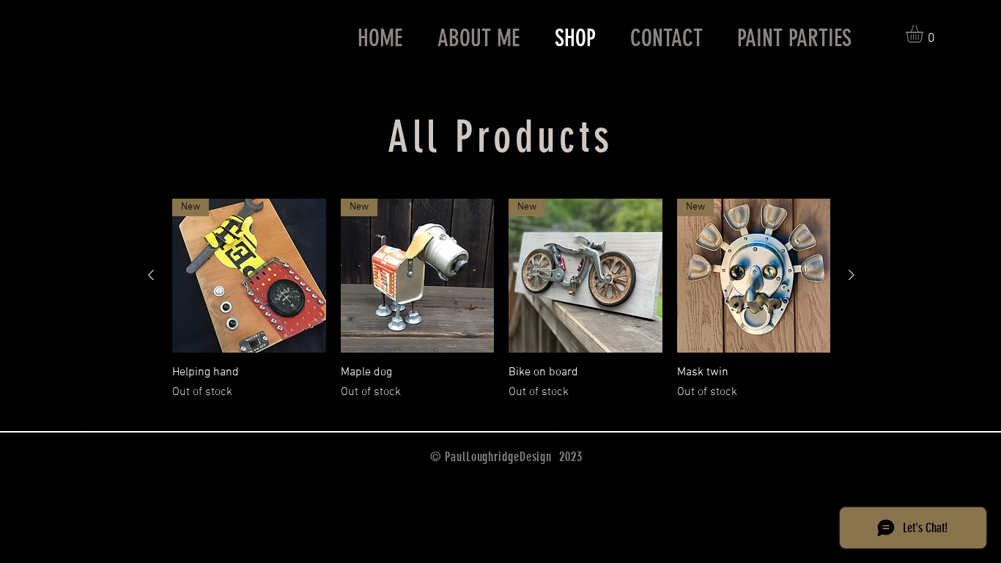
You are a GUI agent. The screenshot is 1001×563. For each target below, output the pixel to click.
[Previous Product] (151, 275)
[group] (501, 300)
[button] (925, 34)
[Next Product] (851, 275)
